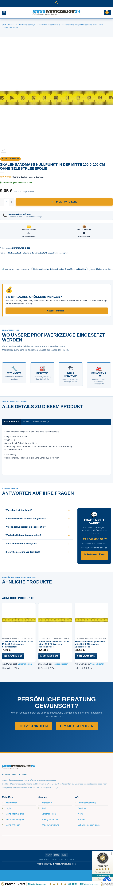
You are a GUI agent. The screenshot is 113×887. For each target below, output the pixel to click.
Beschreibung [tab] (11, 422)
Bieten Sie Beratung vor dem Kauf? (23, 552)
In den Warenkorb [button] (13, 656)
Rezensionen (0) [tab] (41, 422)
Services (82, 808)
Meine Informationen (15, 814)
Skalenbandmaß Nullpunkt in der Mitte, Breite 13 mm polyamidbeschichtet (38, 253)
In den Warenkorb (66, 202)
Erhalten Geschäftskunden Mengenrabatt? (27, 518)
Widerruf (69, 859)
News (80, 814)
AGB (44, 808)
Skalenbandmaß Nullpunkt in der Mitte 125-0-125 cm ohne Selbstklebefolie (53, 644)
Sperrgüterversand (50, 819)
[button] (56, 3)
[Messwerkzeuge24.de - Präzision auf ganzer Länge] (56, 12)
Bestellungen (11, 802)
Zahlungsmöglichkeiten (88, 825)
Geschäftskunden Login (51, 859)
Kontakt (81, 819)
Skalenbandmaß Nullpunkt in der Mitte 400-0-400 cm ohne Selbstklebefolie (90, 644)
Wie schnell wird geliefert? (19, 510)
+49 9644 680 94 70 (94, 539)
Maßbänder (12, 25)
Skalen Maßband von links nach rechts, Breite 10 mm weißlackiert (59, 269)
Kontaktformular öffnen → (94, 555)
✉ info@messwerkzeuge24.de (94, 548)
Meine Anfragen (13, 825)
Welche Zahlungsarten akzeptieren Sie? (25, 527)
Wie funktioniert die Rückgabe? (21, 543)
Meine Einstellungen (15, 819)
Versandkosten (25, 664)
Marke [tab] (26, 422)
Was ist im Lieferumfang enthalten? (23, 535)
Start (4, 25)
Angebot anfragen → (57, 311)
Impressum (47, 802)
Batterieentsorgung (87, 802)
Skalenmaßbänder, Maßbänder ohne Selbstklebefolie (39, 25)
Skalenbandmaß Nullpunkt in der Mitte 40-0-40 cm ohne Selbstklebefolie (17, 644)
